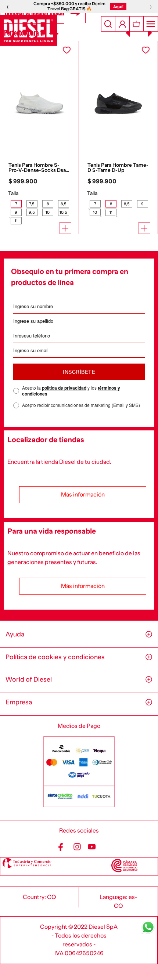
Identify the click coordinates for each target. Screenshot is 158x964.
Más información (83, 494)
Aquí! (118, 6)
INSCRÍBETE (79, 371)
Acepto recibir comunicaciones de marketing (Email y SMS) (81, 405)
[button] (16, 204)
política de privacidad (64, 387)
